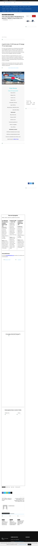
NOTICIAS (12, 14)
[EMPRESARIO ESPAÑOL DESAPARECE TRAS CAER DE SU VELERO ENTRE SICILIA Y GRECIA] (20, 517)
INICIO (3, 6)
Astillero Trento (16, 139)
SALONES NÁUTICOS (22, 8)
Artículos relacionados (5, 513)
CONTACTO (20, 11)
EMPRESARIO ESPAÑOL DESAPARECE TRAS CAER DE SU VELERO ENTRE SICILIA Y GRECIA (20, 523)
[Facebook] (29, 0)
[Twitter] (34, 0)
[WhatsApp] (7, 493)
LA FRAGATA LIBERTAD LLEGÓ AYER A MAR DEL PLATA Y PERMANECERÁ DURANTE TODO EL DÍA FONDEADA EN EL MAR (19, 500)
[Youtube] (35, 0)
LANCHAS (7, 8)
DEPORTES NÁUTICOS (28, 8)
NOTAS (3, 14)
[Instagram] (31, 0)
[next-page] (3, 526)
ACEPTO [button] (29, 544)
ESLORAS (20, 6)
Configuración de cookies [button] (22, 544)
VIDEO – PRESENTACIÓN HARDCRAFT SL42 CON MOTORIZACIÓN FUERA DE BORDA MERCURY (13, 523)
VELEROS (11, 8)
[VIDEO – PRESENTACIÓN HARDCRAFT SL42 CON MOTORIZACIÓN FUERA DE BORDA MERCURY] (13, 517)
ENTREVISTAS (4, 11)
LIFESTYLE (8, 11)
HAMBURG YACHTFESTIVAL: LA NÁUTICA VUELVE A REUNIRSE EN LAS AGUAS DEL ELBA (5, 523)
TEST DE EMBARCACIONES (14, 6)
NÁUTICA (29, 6)
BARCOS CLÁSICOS (15, 8)
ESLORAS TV (9, 14)
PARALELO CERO (24, 6)
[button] (35, 6)
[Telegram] (9, 493)
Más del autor (12, 513)
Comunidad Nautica (5, 19)
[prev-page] (2, 526)
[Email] (11, 493)
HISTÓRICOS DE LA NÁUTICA (14, 11)
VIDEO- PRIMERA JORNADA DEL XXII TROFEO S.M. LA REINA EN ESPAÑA (7, 499)
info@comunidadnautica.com (19, 541)
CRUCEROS (3, 8)
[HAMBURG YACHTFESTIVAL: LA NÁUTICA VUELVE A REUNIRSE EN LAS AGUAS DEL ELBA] (5, 517)
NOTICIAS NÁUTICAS (7, 6)
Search (34, 16)
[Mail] (32, 0)
